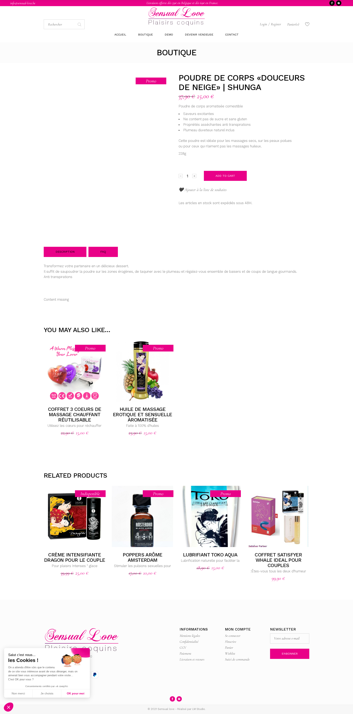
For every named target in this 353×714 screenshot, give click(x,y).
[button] (8, 707)
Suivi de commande (237, 659)
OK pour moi (75, 693)
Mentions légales (190, 635)
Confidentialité (189, 641)
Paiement (185, 653)
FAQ (103, 251)
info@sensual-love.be (22, 3)
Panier (229, 647)
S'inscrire (230, 641)
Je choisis (47, 693)
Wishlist (230, 653)
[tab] (65, 252)
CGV (183, 647)
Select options (137, 371)
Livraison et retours (192, 659)
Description (65, 251)
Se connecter (232, 635)
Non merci (18, 693)
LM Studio (198, 709)
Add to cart (225, 175)
